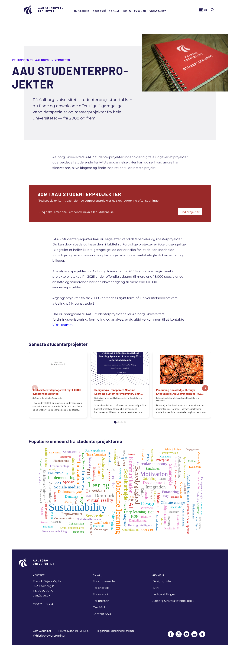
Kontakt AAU (102, 614)
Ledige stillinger (164, 594)
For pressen (101, 600)
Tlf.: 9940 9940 (43, 590)
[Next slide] (205, 388)
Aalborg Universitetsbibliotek (173, 600)
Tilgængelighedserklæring (115, 631)
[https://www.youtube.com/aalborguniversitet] (186, 634)
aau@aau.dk (41, 595)
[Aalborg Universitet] (28, 10)
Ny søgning (81, 11)
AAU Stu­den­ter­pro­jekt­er (50, 10)
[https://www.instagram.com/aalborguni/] (179, 634)
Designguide (162, 581)
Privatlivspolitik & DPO (73, 631)
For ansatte (101, 587)
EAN (156, 587)
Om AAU (99, 607)
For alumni (100, 594)
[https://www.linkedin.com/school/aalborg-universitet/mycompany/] (194, 634)
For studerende (104, 581)
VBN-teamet (158, 11)
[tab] (115, 422)
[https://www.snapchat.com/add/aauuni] (202, 634)
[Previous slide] (35, 388)
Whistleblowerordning (49, 635)
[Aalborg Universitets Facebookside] (171, 634)
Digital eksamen (134, 11)
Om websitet (42, 631)
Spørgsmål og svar (106, 11)
